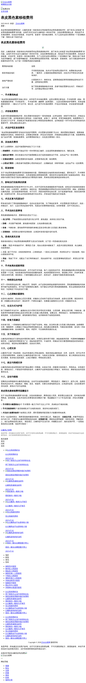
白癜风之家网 (6, 430)
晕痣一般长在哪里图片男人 (16, 613)
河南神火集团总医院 (13, 587)
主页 (2, 11)
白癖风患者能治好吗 (13, 599)
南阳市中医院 (10, 566)
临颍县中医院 (10, 583)
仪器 (10, 4)
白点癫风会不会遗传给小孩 (16, 608)
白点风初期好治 (11, 592)
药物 (7, 673)
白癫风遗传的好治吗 (13, 610)
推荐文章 (9, 680)
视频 (2, 4)
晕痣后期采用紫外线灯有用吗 (17, 596)
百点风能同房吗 (11, 606)
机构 (7, 678)
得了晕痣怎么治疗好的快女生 (17, 594)
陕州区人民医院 (11, 569)
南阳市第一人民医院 (13, 573)
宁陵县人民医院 (11, 576)
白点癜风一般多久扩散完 (15, 603)
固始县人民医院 (11, 571)
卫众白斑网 (19, 23)
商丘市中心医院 (11, 585)
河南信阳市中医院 (12, 580)
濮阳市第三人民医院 (13, 578)
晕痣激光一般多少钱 (13, 601)
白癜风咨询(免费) (18, 653)
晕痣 (7, 675)
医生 (6, 4)
